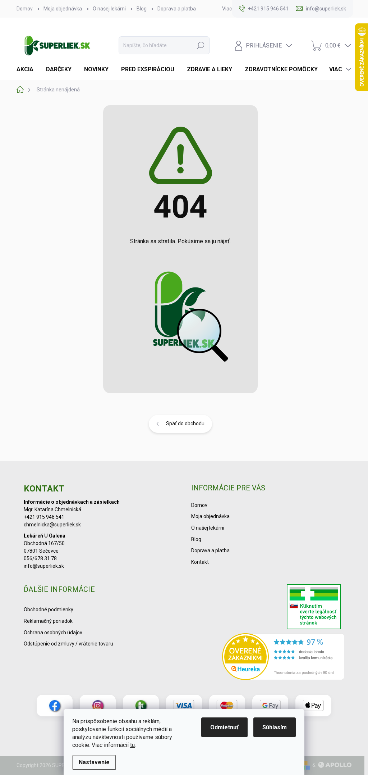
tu (132, 745)
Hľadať (200, 45)
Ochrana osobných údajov (53, 632)
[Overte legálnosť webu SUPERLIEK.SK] (314, 607)
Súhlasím (274, 727)
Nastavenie (94, 762)
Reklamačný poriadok (48, 621)
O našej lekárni (109, 9)
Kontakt (200, 562)
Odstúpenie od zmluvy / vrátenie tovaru (68, 644)
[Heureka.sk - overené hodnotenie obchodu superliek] (283, 656)
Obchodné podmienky (48, 609)
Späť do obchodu (185, 423)
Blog (142, 9)
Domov (25, 9)
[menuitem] (28, 69)
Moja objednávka (62, 9)
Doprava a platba (176, 9)
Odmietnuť (224, 727)
